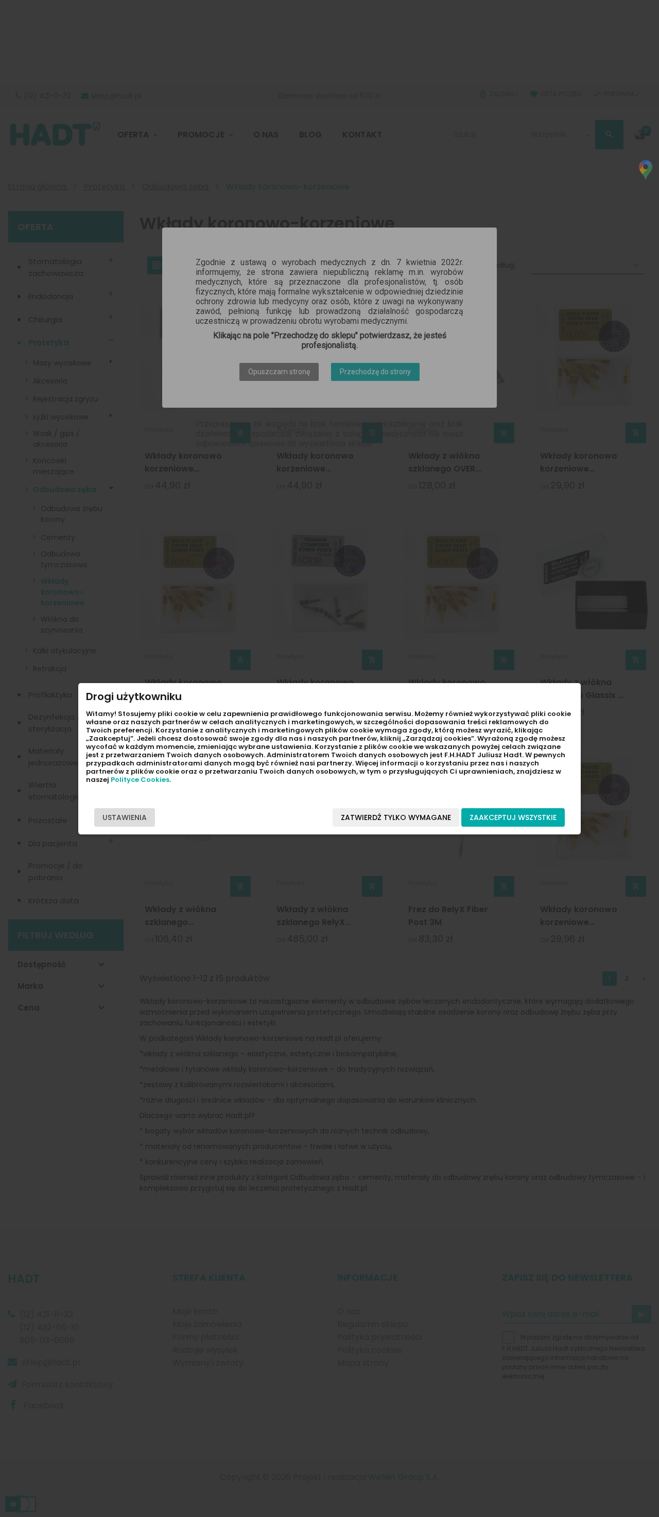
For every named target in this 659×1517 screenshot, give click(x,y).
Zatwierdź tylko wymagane (396, 817)
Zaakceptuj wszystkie (513, 817)
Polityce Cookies (140, 779)
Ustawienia (124, 817)
